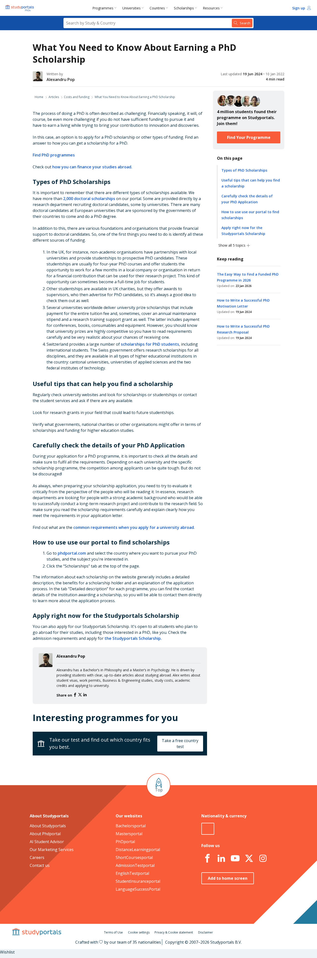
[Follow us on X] (249, 858)
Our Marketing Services (52, 849)
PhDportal (125, 841)
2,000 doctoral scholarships (89, 198)
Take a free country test (180, 743)
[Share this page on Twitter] (80, 695)
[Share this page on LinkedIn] (85, 695)
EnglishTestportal (132, 873)
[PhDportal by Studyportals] (21, 8)
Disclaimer (205, 932)
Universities (131, 8)
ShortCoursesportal (134, 857)
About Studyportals (48, 826)
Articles (54, 97)
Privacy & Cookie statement (174, 932)
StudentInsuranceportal (138, 881)
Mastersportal (129, 833)
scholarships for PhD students (150, 344)
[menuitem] (105, 8)
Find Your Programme (248, 137)
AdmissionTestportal (135, 865)
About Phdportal (45, 833)
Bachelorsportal (131, 826)
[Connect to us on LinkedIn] (221, 858)
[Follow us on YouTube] (235, 858)
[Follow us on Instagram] (263, 858)
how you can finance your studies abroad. (92, 167)
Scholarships (184, 8)
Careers (37, 857)
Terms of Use (113, 932)
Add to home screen (227, 878)
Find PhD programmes (54, 155)
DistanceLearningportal (138, 849)
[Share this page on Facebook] (75, 695)
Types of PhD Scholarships (244, 170)
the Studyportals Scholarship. (133, 638)
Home (39, 97)
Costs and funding (76, 97)
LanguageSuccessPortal (138, 889)
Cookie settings (139, 932)
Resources (211, 8)
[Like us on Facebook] (207, 858)
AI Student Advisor (47, 841)
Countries (157, 8)
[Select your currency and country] (207, 829)
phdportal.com (72, 553)
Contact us (40, 865)
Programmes (102, 8)
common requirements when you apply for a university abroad (133, 527)
